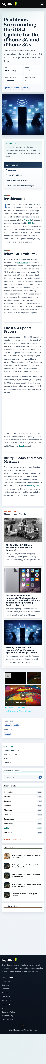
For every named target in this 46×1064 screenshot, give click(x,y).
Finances (23, 806)
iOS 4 (30, 223)
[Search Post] (40, 777)
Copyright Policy (8, 1012)
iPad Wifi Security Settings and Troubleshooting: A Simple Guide (22, 688)
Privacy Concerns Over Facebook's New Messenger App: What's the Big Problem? (22, 650)
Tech (6, 14)
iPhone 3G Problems (13, 175)
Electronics (23, 823)
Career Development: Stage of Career (24, 895)
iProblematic (10, 170)
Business (23, 801)
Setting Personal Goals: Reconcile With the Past (26, 875)
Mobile (16, 88)
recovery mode (33, 486)
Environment (23, 819)
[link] (8, 688)
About (4, 1008)
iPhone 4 (27, 220)
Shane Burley (10, 71)
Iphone (7, 88)
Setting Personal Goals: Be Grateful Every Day (26, 856)
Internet (23, 797)
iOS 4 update (22, 262)
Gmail (21, 446)
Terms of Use (7, 1019)
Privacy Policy (7, 1016)
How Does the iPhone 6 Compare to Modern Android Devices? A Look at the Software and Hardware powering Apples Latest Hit (23, 600)
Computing (23, 792)
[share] (37, 688)
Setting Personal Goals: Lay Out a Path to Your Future (25, 866)
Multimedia (23, 832)
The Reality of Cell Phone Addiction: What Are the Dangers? (19, 547)
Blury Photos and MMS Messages (19, 186)
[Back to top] (23, 1025)
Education (23, 810)
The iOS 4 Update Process (16, 180)
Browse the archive (12, 839)
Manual (25, 88)
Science (23, 815)
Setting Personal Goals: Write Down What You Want (26, 885)
